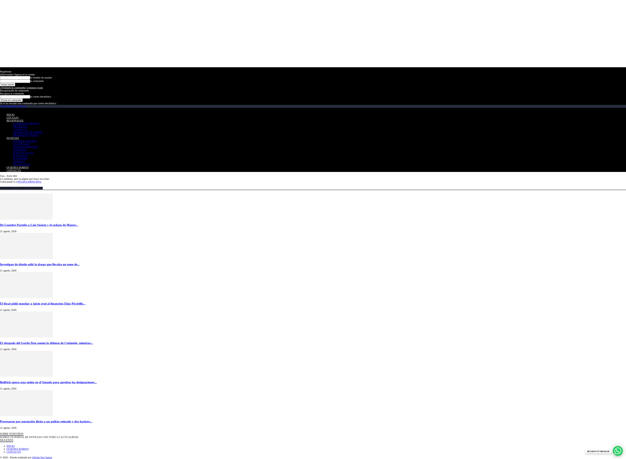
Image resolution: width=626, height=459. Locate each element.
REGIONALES (15, 120)
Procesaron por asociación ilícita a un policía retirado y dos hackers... (46, 421)
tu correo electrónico (40, 96)
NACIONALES (21, 144)
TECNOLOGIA (21, 164)
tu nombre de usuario (41, 77)
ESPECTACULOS (23, 152)
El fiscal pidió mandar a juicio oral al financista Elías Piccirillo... (43, 303)
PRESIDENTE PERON (25, 135)
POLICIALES (20, 155)
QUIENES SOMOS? (18, 167)
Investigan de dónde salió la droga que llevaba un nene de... (40, 264)
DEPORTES (19, 149)
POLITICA (19, 161)
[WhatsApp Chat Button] (618, 451)
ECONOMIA (20, 158)
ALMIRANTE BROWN (26, 123)
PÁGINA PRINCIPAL (29, 181)
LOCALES (13, 117)
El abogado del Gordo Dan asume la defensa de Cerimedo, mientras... (46, 343)
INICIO (11, 114)
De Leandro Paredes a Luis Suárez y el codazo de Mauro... (39, 225)
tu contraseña (37, 81)
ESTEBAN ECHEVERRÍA (28, 132)
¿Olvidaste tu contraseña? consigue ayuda (21, 87)
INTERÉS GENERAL (25, 141)
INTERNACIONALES (25, 147)
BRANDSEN (20, 126)
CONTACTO (14, 170)
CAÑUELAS (20, 129)
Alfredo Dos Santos (42, 457)
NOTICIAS (13, 138)
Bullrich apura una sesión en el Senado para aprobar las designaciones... (48, 382)
